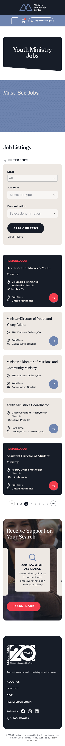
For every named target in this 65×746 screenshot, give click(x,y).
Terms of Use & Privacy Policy (23, 737)
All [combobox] (11, 178)
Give (9, 695)
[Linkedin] (37, 711)
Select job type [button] (21, 195)
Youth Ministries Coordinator (28, 405)
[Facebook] (23, 711)
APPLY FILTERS (25, 228)
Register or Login (19, 701)
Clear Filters (15, 236)
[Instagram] (30, 711)
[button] (15, 20)
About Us (13, 681)
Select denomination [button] (25, 213)
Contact (13, 688)
